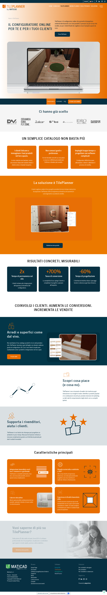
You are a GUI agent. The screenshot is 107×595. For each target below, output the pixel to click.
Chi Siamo (33, 570)
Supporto (33, 574)
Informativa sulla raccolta (43, 593)
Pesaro (9, 575)
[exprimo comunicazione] (88, 583)
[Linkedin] (99, 1)
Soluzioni (94, 6)
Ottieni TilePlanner (74, 101)
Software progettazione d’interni (40, 572)
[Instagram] (102, 1)
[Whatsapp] (105, 1)
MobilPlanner (75, 6)
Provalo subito (14, 356)
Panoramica (51, 101)
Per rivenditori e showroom (86, 572)
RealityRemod (85, 6)
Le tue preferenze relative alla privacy (57, 593)
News (32, 576)
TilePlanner (65, 6)
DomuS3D (56, 6)
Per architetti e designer (85, 568)
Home (50, 6)
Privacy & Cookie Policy (13, 581)
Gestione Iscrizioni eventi (38, 584)
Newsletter (34, 578)
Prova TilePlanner (62, 34)
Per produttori (82, 570)
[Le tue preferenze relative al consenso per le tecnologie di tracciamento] (104, 592)
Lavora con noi (35, 580)
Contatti (86, 1)
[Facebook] (96, 1)
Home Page (34, 568)
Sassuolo (14, 575)
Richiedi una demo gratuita (52, 245)
